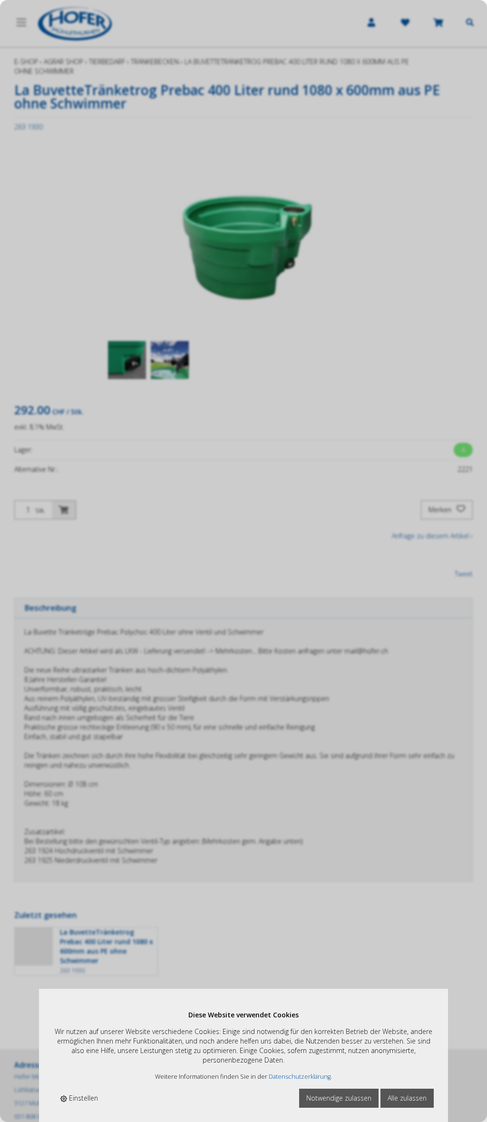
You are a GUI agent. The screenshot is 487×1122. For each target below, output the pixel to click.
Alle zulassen (407, 1097)
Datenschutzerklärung (300, 1077)
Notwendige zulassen (338, 1097)
